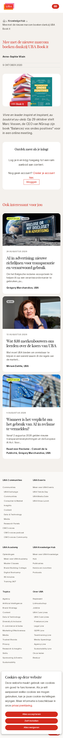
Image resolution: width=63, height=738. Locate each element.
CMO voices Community (15, 537)
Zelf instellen (31, 721)
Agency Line (40, 644)
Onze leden (38, 653)
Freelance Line (41, 621)
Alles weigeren (31, 727)
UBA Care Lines (40, 612)
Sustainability (9, 662)
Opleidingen (9, 554)
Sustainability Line (42, 649)
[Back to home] (9, 6)
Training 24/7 (10, 581)
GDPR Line (39, 630)
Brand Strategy (10, 608)
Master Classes (11, 563)
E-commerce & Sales (13, 626)
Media (7, 519)
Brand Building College (15, 568)
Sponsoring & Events (12, 658)
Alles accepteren (31, 714)
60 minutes (9, 577)
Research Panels (12, 523)
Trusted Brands (10, 639)
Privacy (6, 644)
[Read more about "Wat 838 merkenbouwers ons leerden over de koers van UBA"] (31, 334)
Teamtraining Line (42, 635)
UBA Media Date (40, 496)
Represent (37, 599)
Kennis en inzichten (42, 568)
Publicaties (38, 563)
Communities (9, 487)
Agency (6, 599)
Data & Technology (13, 514)
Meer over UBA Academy (16, 559)
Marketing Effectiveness (14, 630)
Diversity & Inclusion (12, 621)
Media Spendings (42, 639)
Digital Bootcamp (12, 572)
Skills (5, 653)
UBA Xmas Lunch (41, 501)
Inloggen (31, 182)
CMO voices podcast (14, 532)
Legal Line (39, 626)
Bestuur (36, 658)
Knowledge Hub (16, 21)
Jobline (36, 608)
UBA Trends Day (40, 492)
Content (8, 510)
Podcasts (37, 572)
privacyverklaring (22, 705)
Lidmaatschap (39, 603)
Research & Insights (12, 649)
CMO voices (8, 528)
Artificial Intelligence (12, 603)
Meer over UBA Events (43, 487)
